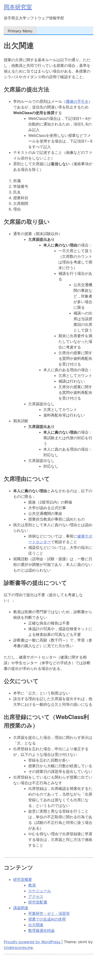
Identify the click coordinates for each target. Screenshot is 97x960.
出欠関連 (35, 924)
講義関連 (20, 907)
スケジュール (39, 890)
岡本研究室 (18, 7)
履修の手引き (77, 101)
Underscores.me (18, 947)
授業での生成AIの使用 (47, 919)
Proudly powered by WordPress (32, 941)
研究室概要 (22, 879)
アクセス (35, 896)
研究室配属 (37, 902)
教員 (32, 885)
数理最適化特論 (41, 930)
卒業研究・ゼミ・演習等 (49, 913)
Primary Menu (20, 31)
